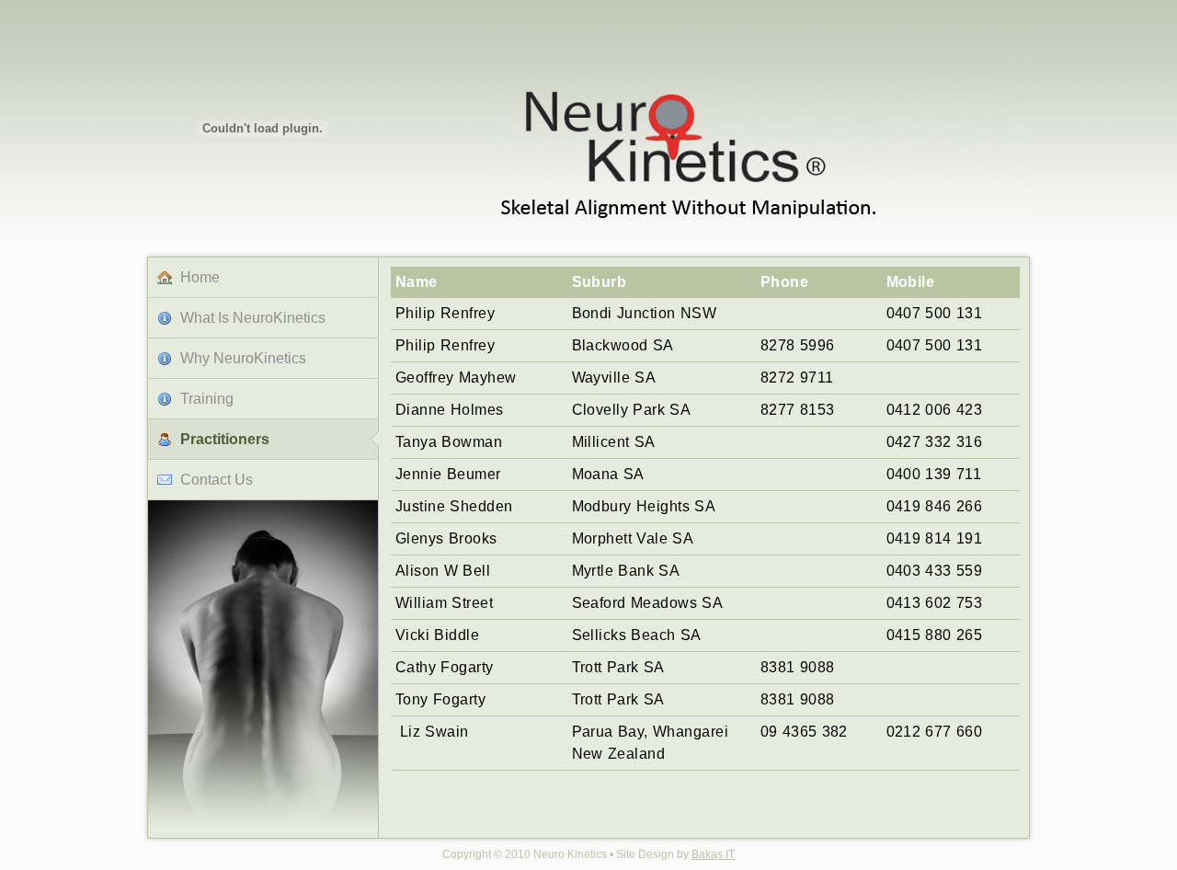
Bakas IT (713, 854)
